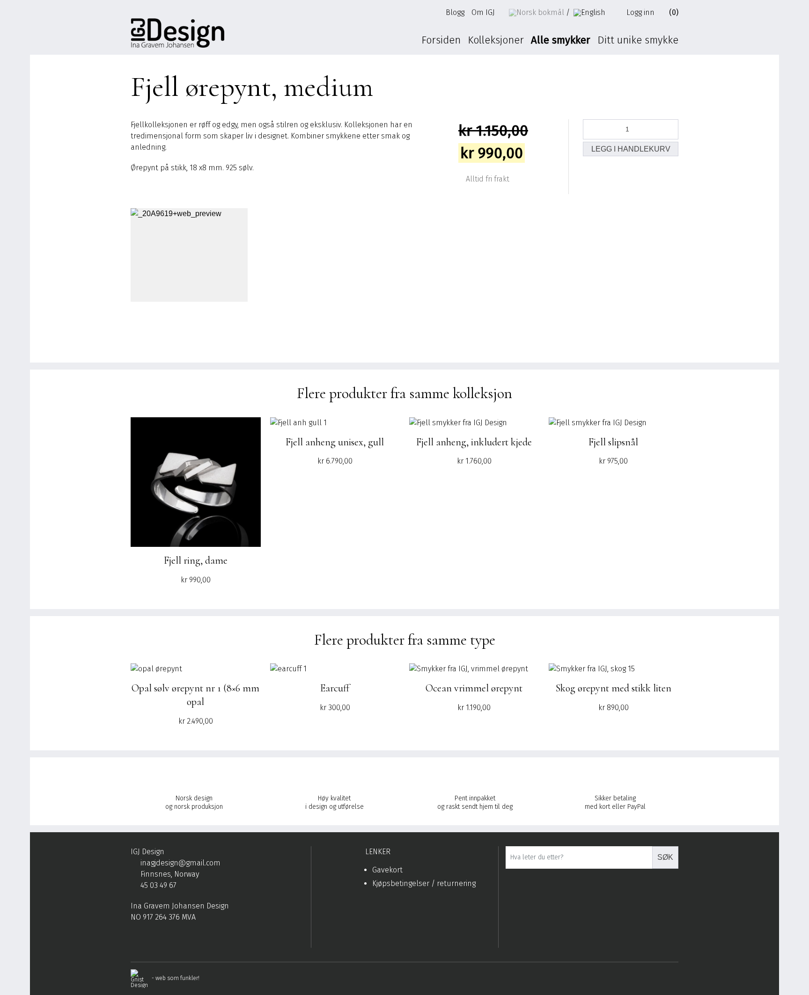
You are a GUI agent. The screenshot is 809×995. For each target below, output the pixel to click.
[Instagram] (149, 940)
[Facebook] (135, 940)
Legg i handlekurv (630, 149)
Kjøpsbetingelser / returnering (424, 883)
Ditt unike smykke (637, 40)
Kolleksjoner (496, 40)
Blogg (455, 12)
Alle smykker (560, 40)
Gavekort (387, 869)
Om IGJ (483, 12)
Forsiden (441, 40)
